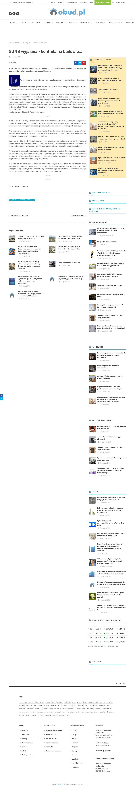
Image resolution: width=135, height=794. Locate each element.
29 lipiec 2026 (25, 256)
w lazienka (102, 712)
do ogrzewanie (24, 712)
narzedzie (30, 708)
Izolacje (74, 739)
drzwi (59, 705)
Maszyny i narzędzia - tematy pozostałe (57, 715)
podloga (34, 715)
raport (28, 715)
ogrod (63, 712)
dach (83, 708)
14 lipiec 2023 (105, 152)
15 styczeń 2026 (104, 587)
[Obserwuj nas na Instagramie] (17, 13)
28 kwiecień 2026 (105, 515)
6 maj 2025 (103, 245)
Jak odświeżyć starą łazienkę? (108, 89)
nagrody (102, 702)
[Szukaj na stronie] (23, 14)
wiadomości (23, 702)
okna (53, 702)
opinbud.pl (49, 747)
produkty (60, 702)
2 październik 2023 (105, 331)
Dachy (74, 735)
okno (73, 702)
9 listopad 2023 (104, 269)
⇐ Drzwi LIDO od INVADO (18, 216)
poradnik (109, 702)
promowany (85, 712)
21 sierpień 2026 (106, 131)
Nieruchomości (77, 763)
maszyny (46, 705)
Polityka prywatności (71, 2)
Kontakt (59, 2)
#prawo (22, 200)
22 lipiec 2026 (25, 299)
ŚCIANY (74, 731)
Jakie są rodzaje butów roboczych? (109, 285)
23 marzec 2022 (104, 463)
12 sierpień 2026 (66, 241)
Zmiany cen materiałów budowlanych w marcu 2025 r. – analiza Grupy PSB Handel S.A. (111, 608)
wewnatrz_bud (106, 708)
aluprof (41, 715)
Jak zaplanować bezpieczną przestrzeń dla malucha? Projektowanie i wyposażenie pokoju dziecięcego (111, 399)
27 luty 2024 (105, 175)
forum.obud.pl (51, 735)
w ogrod (97, 708)
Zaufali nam (97, 201)
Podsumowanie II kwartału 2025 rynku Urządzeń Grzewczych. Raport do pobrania (110, 595)
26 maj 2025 (105, 73)
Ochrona (75, 743)
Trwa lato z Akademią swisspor (69, 262)
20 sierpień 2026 (26, 241)
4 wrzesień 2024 (104, 279)
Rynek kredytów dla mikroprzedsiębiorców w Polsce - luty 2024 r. (110, 523)
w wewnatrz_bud (104, 705)
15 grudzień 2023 (106, 83)
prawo (79, 702)
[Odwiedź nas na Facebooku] (10, 13)
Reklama (52, 2)
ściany (85, 702)
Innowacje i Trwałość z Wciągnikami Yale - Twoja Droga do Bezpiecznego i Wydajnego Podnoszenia (111, 253)
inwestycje (38, 708)
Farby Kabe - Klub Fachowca (107, 242)
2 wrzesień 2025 (104, 503)
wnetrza (47, 702)
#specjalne (31, 200)
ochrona (33, 712)
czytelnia (31, 702)
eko (75, 705)
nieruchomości (93, 702)
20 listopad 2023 (104, 320)
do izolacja (110, 712)
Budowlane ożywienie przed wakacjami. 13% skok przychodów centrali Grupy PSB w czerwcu (30, 294)
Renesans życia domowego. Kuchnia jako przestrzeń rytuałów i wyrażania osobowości (111, 355)
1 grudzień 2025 (104, 577)
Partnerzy (23, 739)
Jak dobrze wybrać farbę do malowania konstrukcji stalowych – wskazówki (110, 170)
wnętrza (80, 705)
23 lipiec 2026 (25, 271)
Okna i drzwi (76, 755)
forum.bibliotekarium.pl (54, 751)
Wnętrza (75, 747)
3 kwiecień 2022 (104, 476)
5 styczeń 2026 (106, 106)
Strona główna (14, 43)
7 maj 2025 (103, 613)
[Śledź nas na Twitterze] (14, 13)
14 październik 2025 (106, 566)
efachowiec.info (51, 739)
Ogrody (74, 751)
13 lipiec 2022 (104, 431)
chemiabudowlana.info (54, 731)
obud (86, 705)
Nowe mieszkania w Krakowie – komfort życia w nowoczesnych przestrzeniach (109, 101)
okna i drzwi (40, 702)
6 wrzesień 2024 (104, 299)
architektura (93, 705)
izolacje (53, 705)
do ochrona (70, 712)
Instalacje (75, 759)
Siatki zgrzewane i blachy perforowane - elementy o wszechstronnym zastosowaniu (111, 230)
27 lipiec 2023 (105, 92)
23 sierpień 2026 (104, 392)
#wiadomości (13, 200)
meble (78, 712)
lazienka (21, 715)
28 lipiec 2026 (65, 252)
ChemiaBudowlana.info (103, 2)
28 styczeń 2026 (104, 538)
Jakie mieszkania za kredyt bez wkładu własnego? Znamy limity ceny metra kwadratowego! (110, 471)
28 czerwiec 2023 (105, 310)
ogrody (21, 705)
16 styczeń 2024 (104, 288)
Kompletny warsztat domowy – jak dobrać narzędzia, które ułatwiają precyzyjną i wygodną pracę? (110, 68)
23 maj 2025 (105, 142)
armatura (94, 712)
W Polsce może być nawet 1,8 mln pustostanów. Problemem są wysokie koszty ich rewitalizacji (110, 561)
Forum (91, 2)
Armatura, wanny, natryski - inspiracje (48, 712)
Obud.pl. (60, 784)
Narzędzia (75, 767)
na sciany (77, 708)
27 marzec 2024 (104, 528)
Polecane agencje (100, 193)
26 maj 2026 (105, 116)
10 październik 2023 (106, 235)
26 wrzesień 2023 (105, 258)
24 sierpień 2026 (104, 360)
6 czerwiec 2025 (106, 163)
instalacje (67, 702)
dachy (27, 705)
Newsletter (83, 2)
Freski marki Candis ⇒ (78, 216)
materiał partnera (36, 705)
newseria (90, 708)
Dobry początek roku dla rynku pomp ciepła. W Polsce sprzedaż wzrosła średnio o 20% (110, 510)
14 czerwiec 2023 (105, 442)
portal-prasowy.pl (52, 743)
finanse (65, 705)
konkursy (22, 708)
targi (70, 705)
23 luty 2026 (103, 553)
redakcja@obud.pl (119, 2)
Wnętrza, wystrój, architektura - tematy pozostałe (58, 708)
